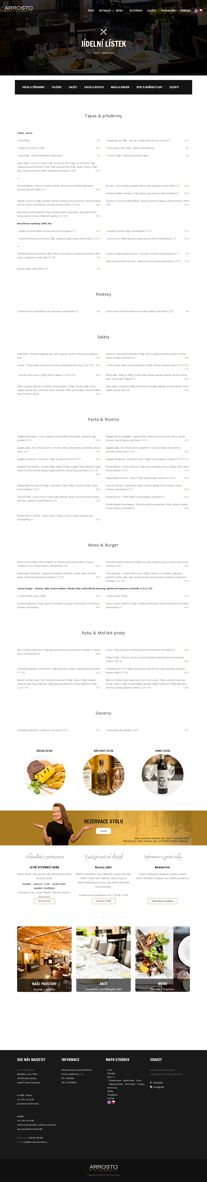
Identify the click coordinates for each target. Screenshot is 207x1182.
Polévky (57, 87)
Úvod (96, 52)
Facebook (157, 1082)
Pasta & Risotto (94, 87)
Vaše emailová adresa (163, 901)
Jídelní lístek (44, 751)
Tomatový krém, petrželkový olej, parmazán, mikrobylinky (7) (47, 311)
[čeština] (200, 10)
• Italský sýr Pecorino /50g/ (30, 147)
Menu (119, 10)
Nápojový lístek (103, 751)
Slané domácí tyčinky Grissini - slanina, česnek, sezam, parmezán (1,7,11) (143, 261)
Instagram (158, 1086)
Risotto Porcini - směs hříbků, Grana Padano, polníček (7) (135, 496)
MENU (162, 983)
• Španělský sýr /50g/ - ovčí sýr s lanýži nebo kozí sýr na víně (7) (138, 140)
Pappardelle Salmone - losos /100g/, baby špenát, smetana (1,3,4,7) (140, 477)
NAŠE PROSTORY (44, 983)
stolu (103, 821)
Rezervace (136, 10)
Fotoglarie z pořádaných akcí (103, 989)
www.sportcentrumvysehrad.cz (166, 1074)
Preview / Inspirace (163, 989)
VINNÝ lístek (162, 751)
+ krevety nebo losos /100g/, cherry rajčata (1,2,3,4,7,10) (46, 374)
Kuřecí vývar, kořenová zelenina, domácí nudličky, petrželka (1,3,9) (139, 311)
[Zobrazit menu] (44, 775)
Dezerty (174, 87)
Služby (152, 10)
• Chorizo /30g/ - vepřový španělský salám (127, 155)
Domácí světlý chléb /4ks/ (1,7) (32, 268)
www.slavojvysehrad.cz (162, 1069)
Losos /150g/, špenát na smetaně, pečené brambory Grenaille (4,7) (140, 649)
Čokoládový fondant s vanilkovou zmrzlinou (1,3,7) (42, 730)
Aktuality (105, 10)
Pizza (138, 1080)
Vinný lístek (130, 1084)
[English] (196, 10)
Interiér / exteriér (44, 989)
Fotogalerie (168, 10)
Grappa (140, 1084)
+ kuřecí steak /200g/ (116, 595)
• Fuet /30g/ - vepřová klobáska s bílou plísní (39, 155)
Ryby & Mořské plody (149, 87)
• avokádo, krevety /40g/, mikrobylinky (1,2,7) (128, 230)
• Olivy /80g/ (23, 140)
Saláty (73, 87)
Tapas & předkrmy (33, 87)
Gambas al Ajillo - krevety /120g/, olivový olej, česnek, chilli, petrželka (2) (142, 193)
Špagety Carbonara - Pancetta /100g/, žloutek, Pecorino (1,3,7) (49, 459)
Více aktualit (44, 901)
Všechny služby (103, 901)
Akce (103, 983)
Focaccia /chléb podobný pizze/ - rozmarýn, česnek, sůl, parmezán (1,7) (142, 253)
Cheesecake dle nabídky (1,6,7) (122, 730)
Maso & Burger (120, 87)
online (103, 831)
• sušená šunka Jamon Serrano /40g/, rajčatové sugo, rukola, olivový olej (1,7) (56, 238)
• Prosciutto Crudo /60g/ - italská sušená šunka (130, 147)
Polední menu (115, 1080)
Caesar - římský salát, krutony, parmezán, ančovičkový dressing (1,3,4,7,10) (55, 365)
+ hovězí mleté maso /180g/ (31, 595)
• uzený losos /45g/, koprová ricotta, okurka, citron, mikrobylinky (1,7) (141, 238)
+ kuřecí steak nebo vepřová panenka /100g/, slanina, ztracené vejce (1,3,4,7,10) (147, 365)
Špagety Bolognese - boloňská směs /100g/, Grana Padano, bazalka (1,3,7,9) (145, 459)
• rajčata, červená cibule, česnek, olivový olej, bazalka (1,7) (46, 230)
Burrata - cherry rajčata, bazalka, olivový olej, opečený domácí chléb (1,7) (143, 185)
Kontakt (186, 10)
